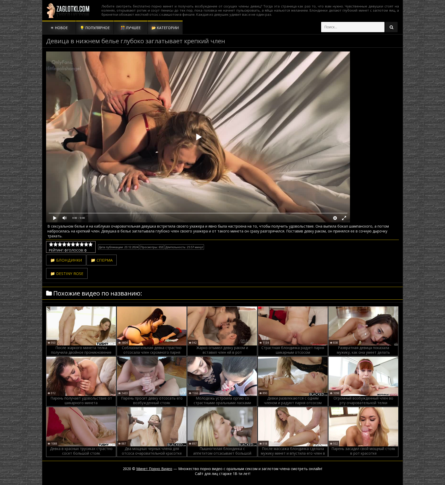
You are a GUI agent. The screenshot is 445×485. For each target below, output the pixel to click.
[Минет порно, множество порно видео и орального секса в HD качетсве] (68, 10)
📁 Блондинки (66, 260)
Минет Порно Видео (154, 468)
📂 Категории (165, 27)
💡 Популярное (95, 27)
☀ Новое (59, 27)
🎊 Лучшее (131, 27)
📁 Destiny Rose (66, 273)
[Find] (391, 27)
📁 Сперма (102, 260)
